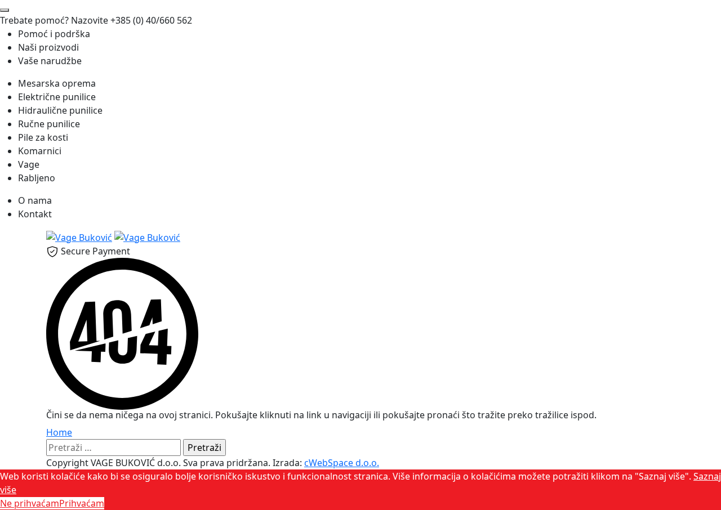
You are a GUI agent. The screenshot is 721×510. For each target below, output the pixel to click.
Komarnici (39, 151)
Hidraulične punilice (60, 110)
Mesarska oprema (57, 83)
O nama (35, 200)
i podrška (54, 34)
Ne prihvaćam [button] (29, 503)
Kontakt (35, 214)
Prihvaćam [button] (81, 503)
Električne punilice (57, 97)
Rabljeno (36, 178)
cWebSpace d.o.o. (341, 463)
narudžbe (50, 61)
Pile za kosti (43, 137)
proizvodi (48, 47)
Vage (28, 164)
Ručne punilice (49, 124)
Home (59, 432)
